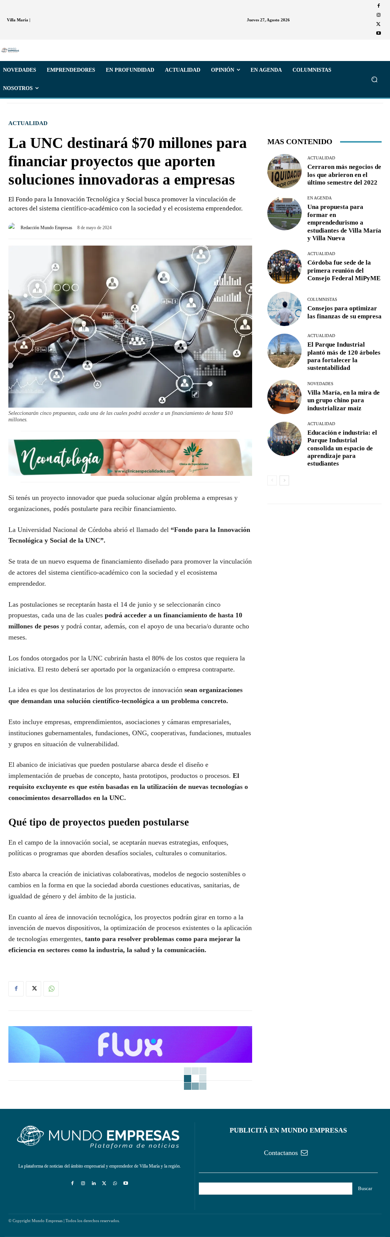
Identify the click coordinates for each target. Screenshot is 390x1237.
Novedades (320, 384)
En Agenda (319, 198)
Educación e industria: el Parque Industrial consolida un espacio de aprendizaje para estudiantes (342, 448)
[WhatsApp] (51, 988)
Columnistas (322, 299)
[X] (378, 24)
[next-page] (284, 480)
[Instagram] (378, 15)
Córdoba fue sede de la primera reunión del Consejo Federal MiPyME (343, 270)
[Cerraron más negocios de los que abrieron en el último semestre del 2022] (284, 171)
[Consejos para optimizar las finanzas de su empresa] (284, 309)
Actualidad (28, 123)
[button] (374, 79)
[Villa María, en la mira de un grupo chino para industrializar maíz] (284, 397)
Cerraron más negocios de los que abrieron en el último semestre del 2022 (344, 174)
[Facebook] (378, 6)
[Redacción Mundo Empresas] (14, 228)
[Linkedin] (93, 1183)
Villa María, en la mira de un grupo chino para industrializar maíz (343, 400)
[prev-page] (272, 480)
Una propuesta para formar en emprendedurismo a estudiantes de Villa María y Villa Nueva (344, 222)
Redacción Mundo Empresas (46, 227)
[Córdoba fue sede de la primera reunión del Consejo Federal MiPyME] (284, 267)
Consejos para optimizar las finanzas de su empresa (344, 312)
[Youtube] (378, 33)
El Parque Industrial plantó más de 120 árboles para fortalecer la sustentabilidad (343, 356)
